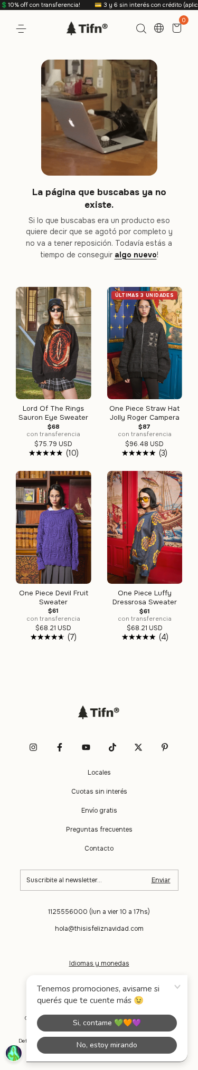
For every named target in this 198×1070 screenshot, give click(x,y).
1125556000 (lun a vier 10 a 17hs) (99, 912)
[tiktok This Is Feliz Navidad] (112, 747)
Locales (99, 772)
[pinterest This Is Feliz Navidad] (165, 747)
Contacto (99, 848)
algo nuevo (136, 254)
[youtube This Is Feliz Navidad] (86, 747)
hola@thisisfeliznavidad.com (99, 928)
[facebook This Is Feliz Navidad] (59, 747)
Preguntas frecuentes (99, 829)
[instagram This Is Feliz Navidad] (33, 747)
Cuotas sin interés (99, 791)
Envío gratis (99, 810)
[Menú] (23, 29)
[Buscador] (141, 29)
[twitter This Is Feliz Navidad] (138, 747)
